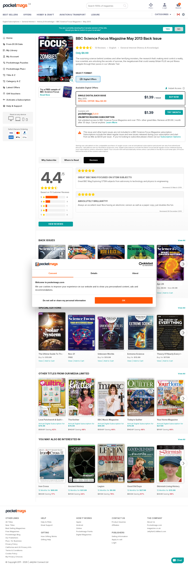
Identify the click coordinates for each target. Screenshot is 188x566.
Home (9, 38)
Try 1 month (174, 112)
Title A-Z (10, 75)
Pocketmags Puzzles (17, 62)
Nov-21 (71, 354)
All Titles (9, 522)
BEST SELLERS (10, 14)
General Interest (28, 22)
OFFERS (27, 14)
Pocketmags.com (154, 525)
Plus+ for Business (14, 541)
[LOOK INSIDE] (56, 81)
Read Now (45, 95)
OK (123, 300)
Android (79, 525)
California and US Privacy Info (18, 547)
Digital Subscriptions (11, 22)
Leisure (95, 14)
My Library (11, 50)
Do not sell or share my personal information (64, 300)
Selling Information (120, 536)
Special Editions (50, 307)
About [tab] (135, 273)
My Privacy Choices (14, 557)
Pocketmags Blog (13, 534)
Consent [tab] (53, 273)
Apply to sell (117, 539)
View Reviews (55, 224)
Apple (78, 522)
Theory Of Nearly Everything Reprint (169, 354)
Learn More (111, 122)
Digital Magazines (83, 534)
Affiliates (115, 525)
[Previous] (40, 332)
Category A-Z (13, 81)
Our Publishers (12, 538)
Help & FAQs (46, 522)
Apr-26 (160, 284)
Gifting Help (46, 539)
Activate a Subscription (18, 99)
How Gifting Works (49, 536)
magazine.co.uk (154, 528)
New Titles (10, 525)
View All (181, 240)
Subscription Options (170, 137)
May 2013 (87, 22)
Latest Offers (13, 87)
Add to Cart (168, 293)
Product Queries (119, 522)
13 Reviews (100, 48)
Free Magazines (12, 531)
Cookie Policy (11, 553)
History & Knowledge (45, 22)
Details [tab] (94, 273)
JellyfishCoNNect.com (156, 531)
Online (79, 528)
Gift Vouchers (13, 93)
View (159, 293)
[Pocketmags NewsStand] (16, 5)
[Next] (183, 264)
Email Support (47, 525)
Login (114, 543)
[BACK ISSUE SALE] (170, 280)
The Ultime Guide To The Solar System (51, 354)
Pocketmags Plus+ (16, 69)
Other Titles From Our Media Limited (64, 373)
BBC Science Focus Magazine (68, 22)
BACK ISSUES (47, 240)
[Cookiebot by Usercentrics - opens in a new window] (141, 264)
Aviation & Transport (72, 14)
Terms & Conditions (14, 550)
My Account (12, 56)
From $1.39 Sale (14, 44)
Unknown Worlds (106, 354)
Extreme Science (135, 354)
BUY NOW (174, 97)
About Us (151, 522)
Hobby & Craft (45, 14)
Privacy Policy (11, 544)
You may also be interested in (59, 439)
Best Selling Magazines (15, 528)
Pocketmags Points (84, 531)
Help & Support (14, 106)
